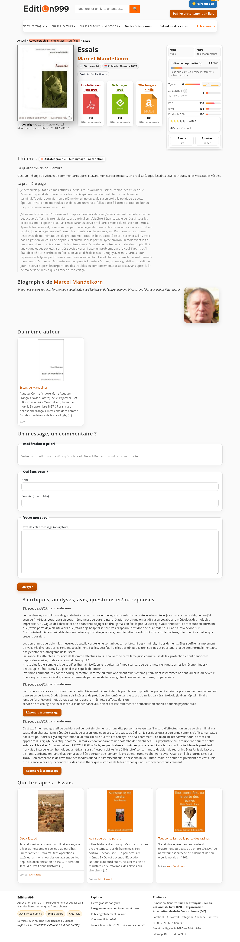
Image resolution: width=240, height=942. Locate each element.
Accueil (21, 40)
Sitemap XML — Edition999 (169, 934)
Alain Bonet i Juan (176, 866)
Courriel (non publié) (35, 496)
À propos (112, 26)
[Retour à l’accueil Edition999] (46, 8)
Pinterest (213, 917)
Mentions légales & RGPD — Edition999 (177, 928)
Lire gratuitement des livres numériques (115, 908)
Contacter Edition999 (103, 919)
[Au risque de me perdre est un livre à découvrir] (120, 811)
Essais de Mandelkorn (34, 387)
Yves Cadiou (35, 874)
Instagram (187, 917)
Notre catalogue (35, 26)
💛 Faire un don (203, 4)
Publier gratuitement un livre (193, 13)
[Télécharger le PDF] (91, 104)
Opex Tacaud (28, 838)
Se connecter (208, 26)
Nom (24, 480)
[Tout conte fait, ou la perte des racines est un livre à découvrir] (189, 811)
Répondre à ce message (42, 712)
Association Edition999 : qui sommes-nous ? (117, 925)
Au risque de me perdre (105, 838)
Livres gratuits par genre (105, 902)
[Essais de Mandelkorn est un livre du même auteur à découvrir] (51, 360)
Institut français (190, 902)
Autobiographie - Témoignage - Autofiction (54, 40)
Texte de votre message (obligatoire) (45, 527)
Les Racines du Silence (59, 921)
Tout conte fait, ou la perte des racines (184, 838)
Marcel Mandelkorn (102, 58)
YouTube (200, 917)
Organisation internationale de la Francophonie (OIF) (179, 909)
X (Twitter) (173, 917)
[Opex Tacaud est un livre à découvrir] (51, 811)
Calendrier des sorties (174, 26)
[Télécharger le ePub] (120, 104)
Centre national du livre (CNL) (183, 905)
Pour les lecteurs (62, 26)
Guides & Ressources (138, 26)
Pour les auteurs (90, 26)
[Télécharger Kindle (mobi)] (149, 104)
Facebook (159, 917)
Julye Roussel (105, 879)
